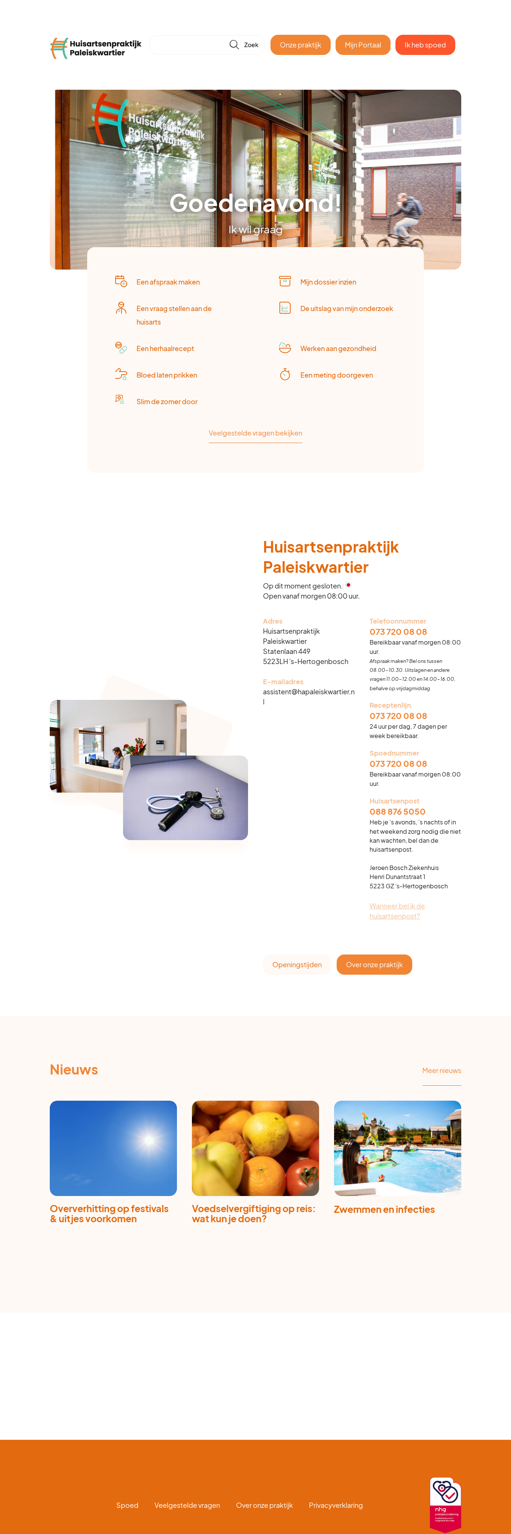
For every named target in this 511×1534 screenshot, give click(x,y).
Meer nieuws (441, 1070)
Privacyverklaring (336, 1505)
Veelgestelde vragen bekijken (255, 432)
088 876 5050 (398, 811)
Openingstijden (297, 964)
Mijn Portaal (363, 44)
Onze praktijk (300, 44)
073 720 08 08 (398, 632)
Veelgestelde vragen (187, 1505)
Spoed (127, 1505)
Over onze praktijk (374, 964)
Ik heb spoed (425, 44)
